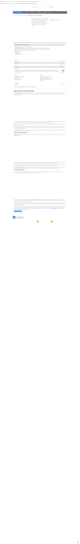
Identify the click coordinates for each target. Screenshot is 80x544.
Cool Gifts (45, 12)
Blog (50, 12)
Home (27, 12)
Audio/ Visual (18, 15)
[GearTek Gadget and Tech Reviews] (21, 7)
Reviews (32, 12)
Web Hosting (38, 12)
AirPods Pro (21, 92)
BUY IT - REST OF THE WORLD (30, 86)
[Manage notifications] (78, 542)
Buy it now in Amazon (17, 211)
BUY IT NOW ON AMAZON (19, 86)
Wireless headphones (23, 15)
